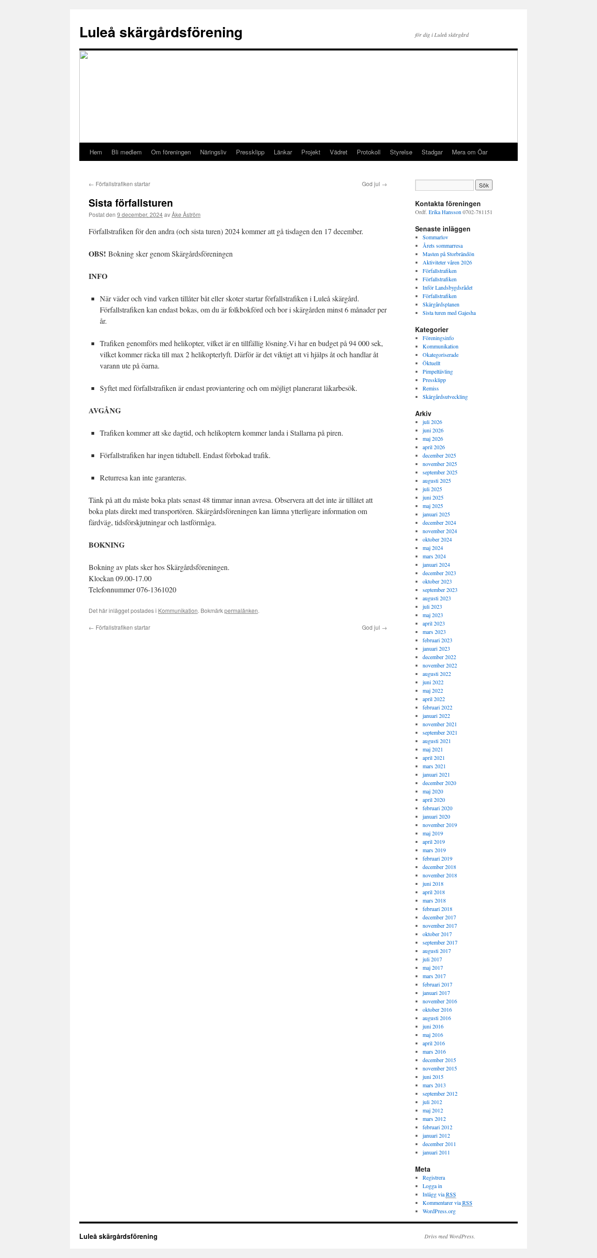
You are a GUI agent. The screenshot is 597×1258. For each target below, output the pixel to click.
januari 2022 (436, 715)
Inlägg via (439, 1194)
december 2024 (439, 522)
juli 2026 (432, 421)
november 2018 (440, 875)
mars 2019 (434, 850)
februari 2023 (437, 640)
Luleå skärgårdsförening (161, 31)
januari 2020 (436, 816)
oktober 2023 (437, 581)
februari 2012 (437, 1127)
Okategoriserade (440, 354)
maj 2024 (433, 547)
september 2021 (440, 732)
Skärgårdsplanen (441, 304)
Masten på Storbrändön (448, 253)
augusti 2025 (437, 480)
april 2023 (434, 623)
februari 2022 (437, 707)
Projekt (310, 151)
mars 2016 (434, 1051)
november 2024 (440, 531)
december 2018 (439, 866)
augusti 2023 (437, 598)
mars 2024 (434, 556)
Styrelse (401, 151)
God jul (374, 184)
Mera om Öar (469, 151)
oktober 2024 (437, 539)
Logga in (432, 1185)
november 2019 (440, 824)
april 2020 (434, 799)
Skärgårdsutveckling (445, 396)
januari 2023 (436, 648)
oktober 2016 (437, 1009)
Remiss (431, 388)
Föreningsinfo (438, 337)
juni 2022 (433, 682)
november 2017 (440, 925)
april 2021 (434, 757)
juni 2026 (433, 430)
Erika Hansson (445, 211)
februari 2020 (437, 808)
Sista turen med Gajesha (449, 312)
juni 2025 (433, 497)
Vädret (338, 151)
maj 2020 (433, 791)
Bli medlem (126, 151)
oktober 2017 (437, 934)
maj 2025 (433, 505)
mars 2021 (434, 766)
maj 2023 (433, 615)
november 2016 (440, 1001)
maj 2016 (433, 1034)
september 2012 (440, 1093)
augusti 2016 (437, 1018)
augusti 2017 (437, 950)
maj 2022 (433, 690)
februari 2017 (437, 984)
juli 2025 (432, 489)
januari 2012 (436, 1135)
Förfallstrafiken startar (119, 184)
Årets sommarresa (443, 245)
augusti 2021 (437, 740)
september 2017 (440, 942)
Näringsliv (213, 151)
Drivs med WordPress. (449, 1236)
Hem (96, 151)
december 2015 (439, 1059)
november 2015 (440, 1068)
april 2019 (434, 841)
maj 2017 (433, 967)
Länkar (283, 151)
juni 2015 (433, 1076)
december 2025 (439, 455)
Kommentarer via (447, 1202)
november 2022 (440, 665)
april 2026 (434, 447)
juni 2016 (433, 1026)
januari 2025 (436, 514)
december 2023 (439, 573)
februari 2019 (437, 858)
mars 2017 (434, 976)
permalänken (241, 610)
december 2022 (439, 656)
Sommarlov (435, 237)
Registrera (434, 1177)
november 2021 (440, 724)
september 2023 (440, 589)
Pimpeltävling (438, 371)
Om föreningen (171, 151)
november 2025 (440, 463)
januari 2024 (436, 564)
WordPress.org (439, 1211)
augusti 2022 (437, 673)
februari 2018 (437, 908)
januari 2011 (436, 1152)
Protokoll (369, 151)
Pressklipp (250, 151)
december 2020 (439, 782)
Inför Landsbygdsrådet (447, 287)
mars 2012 (434, 1118)
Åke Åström (186, 214)
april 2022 (434, 698)
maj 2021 (433, 749)
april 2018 (434, 892)
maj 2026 (433, 438)
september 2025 (440, 472)
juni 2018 (433, 883)
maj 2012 (433, 1110)
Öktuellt (431, 363)
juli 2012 (432, 1101)
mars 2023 (434, 631)
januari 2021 (436, 774)
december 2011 (439, 1143)
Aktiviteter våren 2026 (447, 262)
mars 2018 (434, 900)
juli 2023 (432, 606)
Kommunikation (178, 610)
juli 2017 (432, 959)
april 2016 (434, 1043)
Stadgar (432, 151)
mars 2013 (434, 1085)
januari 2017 (436, 992)
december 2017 (439, 917)
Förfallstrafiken (440, 270)
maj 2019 (433, 833)
